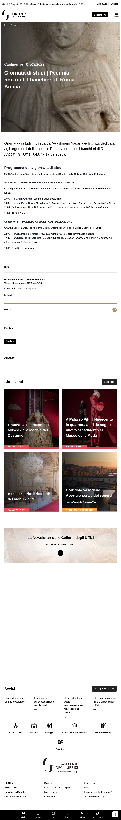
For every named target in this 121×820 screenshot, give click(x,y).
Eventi (53, 817)
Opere (68, 817)
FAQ (86, 787)
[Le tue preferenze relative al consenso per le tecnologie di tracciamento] (115, 814)
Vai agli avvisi (103, 688)
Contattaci (49, 796)
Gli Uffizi (9, 783)
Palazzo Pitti (11, 787)
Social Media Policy (94, 796)
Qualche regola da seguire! (98, 792)
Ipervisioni (97, 817)
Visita (23, 817)
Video (83, 817)
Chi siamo (89, 783)
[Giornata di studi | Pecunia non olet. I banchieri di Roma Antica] (14, 15)
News (38, 817)
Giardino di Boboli (14, 792)
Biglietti (48, 783)
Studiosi (10, 341)
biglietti (98, 14)
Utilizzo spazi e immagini (57, 787)
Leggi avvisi (102, 4)
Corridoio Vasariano (15, 796)
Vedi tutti (109, 382)
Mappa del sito (51, 792)
